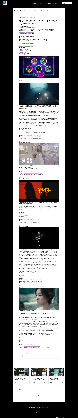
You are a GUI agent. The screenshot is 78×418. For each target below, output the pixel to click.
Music (29, 353)
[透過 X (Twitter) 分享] (22, 356)
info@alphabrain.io (45, 407)
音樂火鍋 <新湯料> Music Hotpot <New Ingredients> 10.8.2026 (38, 379)
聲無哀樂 (46, 10)
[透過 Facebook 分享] (19, 356)
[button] (74, 3)
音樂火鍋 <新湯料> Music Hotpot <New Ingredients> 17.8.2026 (21, 379)
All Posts (16, 10)
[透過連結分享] (27, 356)
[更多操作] (58, 17)
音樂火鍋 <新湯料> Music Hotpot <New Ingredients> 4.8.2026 (56, 379)
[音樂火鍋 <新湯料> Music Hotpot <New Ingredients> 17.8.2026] (21, 372)
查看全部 (62, 365)
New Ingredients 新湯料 (25, 10)
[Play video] (39, 94)
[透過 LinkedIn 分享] (25, 356)
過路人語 (40, 10)
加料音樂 (34, 10)
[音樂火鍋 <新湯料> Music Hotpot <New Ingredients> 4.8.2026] (56, 372)
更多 (51, 10)
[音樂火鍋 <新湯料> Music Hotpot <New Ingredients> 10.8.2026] (39, 372)
